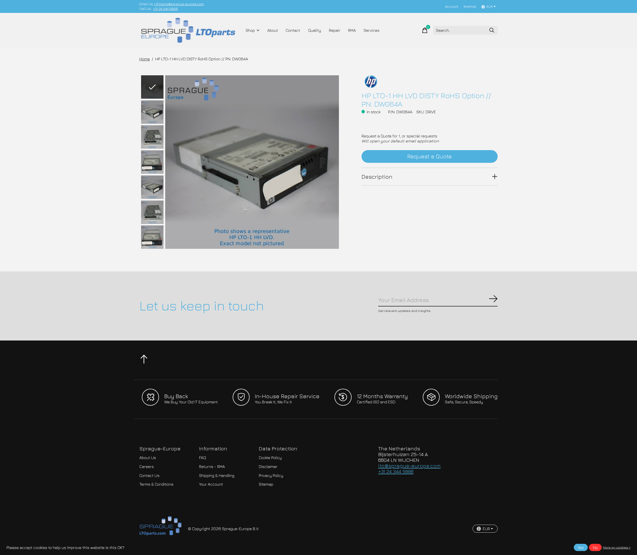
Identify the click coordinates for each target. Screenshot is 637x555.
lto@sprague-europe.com (409, 466)
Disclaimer (268, 466)
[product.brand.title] (430, 81)
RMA (352, 30)
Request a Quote (429, 156)
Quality (314, 30)
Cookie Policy (270, 457)
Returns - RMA (212, 466)
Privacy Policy (271, 475)
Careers (146, 466)
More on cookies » (617, 547)
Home (144, 58)
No (595, 547)
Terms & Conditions (156, 484)
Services (371, 30)
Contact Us (149, 475)
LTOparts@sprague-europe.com (179, 4)
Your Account (211, 484)
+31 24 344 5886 (165, 9)
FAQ (202, 457)
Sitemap (266, 484)
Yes (581, 547)
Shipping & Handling (216, 475)
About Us (147, 457)
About (272, 30)
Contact (293, 30)
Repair (334, 30)
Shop (250, 30)
